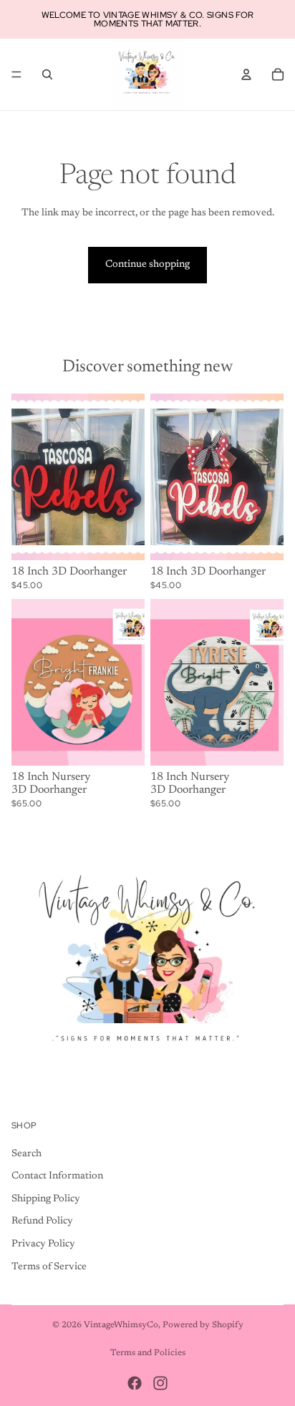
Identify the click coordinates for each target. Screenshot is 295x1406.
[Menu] (16, 74)
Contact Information (57, 1176)
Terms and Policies (147, 1353)
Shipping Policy (45, 1199)
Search (26, 1154)
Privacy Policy (43, 1244)
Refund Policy (42, 1221)
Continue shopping (147, 265)
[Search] (47, 74)
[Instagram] (160, 1383)
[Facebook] (134, 1383)
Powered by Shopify (203, 1325)
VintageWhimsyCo (121, 1325)
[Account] (246, 74)
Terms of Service (49, 1267)
